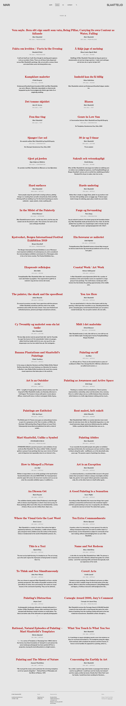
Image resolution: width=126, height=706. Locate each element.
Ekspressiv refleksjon (37, 267)
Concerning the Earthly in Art (88, 659)
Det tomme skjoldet (37, 101)
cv (63, 5)
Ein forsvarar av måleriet (88, 237)
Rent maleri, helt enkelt (89, 410)
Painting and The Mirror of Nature (37, 659)
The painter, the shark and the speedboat (37, 294)
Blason (89, 101)
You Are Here (88, 294)
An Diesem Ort (37, 491)
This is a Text (37, 546)
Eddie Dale (110, 698)
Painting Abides (89, 437)
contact (69, 5)
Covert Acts (88, 571)
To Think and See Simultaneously (37, 571)
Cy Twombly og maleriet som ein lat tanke (37, 326)
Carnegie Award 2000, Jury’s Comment (88, 598)
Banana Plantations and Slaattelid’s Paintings (37, 354)
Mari (6, 5)
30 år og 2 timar (89, 137)
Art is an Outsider (37, 380)
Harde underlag (88, 185)
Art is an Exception (89, 464)
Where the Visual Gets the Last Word (37, 518)
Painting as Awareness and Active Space (89, 380)
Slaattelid (115, 5)
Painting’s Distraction (37, 598)
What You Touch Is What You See (89, 628)
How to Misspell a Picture (37, 464)
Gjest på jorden (37, 158)
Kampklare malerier (37, 76)
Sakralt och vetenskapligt (89, 158)
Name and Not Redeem (88, 546)
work (50, 5)
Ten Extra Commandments (88, 518)
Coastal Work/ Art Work (88, 267)
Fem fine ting (37, 116)
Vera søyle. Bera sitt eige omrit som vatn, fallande (37, 31)
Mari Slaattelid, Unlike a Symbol (37, 437)
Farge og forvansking (89, 210)
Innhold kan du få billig (88, 76)
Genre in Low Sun (89, 116)
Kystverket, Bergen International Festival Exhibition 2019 (37, 238)
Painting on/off (88, 352)
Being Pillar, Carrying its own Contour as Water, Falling (88, 31)
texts (57, 5)
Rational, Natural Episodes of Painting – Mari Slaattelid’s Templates (37, 629)
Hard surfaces (37, 185)
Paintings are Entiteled (37, 410)
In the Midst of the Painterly (37, 210)
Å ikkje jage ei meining (89, 48)
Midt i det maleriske (88, 324)
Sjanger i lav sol (37, 137)
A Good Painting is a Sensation (88, 491)
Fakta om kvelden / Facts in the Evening (37, 48)
